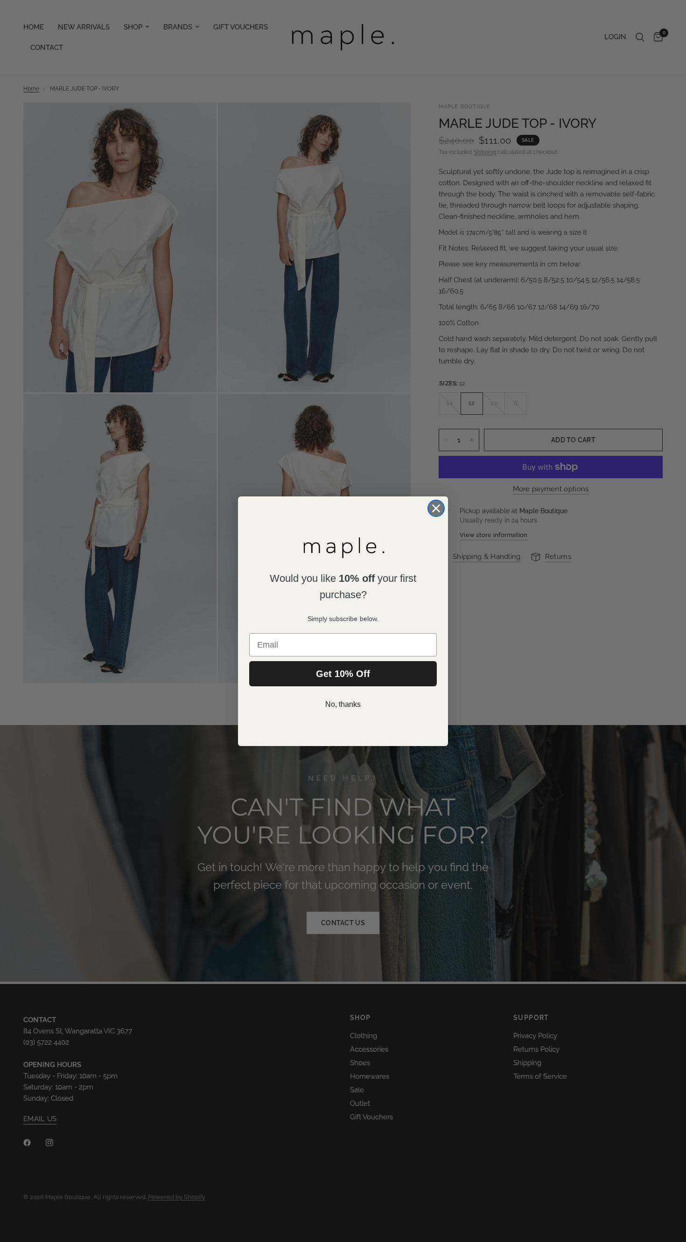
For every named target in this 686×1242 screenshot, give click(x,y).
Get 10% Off (343, 674)
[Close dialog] (436, 508)
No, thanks (343, 704)
